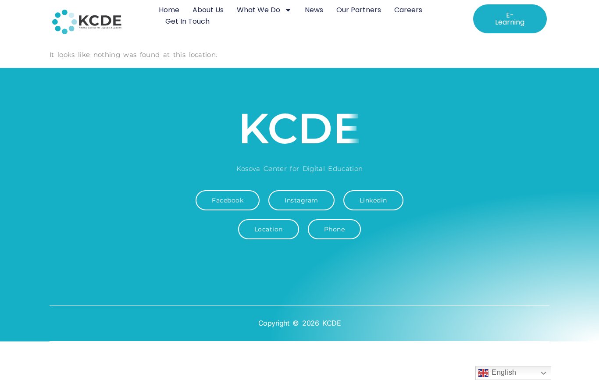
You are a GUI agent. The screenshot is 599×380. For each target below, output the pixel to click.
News (314, 10)
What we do (258, 10)
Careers (408, 10)
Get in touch (187, 21)
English (502, 372)
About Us (208, 10)
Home (169, 10)
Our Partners (358, 10)
